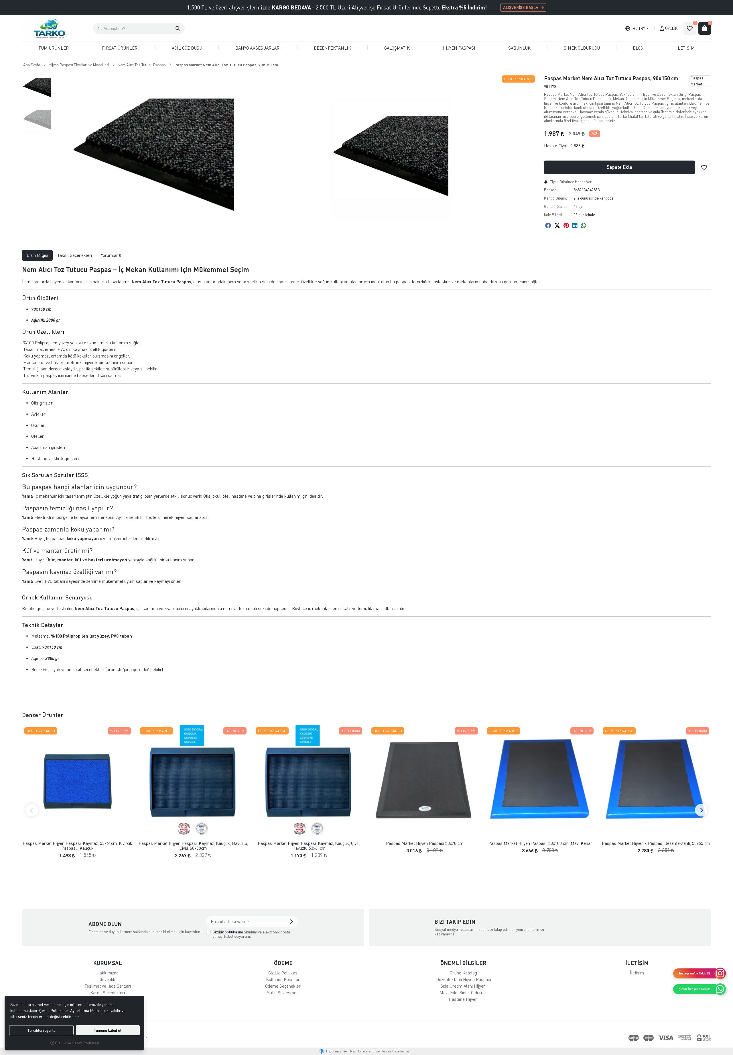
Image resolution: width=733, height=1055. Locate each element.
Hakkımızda (107, 972)
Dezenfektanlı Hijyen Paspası (463, 979)
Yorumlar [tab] (111, 255)
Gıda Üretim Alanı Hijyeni (463, 985)
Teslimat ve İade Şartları (107, 985)
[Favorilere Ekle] (704, 167)
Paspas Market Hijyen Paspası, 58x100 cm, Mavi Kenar (540, 843)
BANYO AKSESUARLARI (258, 47)
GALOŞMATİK (397, 47)
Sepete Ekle (619, 167)
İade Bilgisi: (553, 214)
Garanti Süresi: (557, 206)
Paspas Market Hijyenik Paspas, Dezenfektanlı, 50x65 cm (656, 843)
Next (701, 810)
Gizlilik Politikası (283, 972)
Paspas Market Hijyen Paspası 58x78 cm (424, 843)
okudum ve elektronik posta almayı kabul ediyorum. (251, 934)
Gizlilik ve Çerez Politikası (76, 1042)
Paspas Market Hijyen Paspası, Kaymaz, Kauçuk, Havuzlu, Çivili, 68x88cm (193, 845)
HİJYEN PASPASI (459, 47)
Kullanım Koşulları (283, 979)
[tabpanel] (366, 476)
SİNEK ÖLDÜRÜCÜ (582, 47)
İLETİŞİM (685, 47)
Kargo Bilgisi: (555, 198)
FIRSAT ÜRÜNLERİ (120, 47)
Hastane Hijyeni (463, 999)
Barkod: (550, 189)
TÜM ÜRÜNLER (53, 47)
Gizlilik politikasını (227, 931)
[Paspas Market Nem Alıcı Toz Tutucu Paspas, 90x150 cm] (154, 159)
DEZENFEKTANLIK (332, 47)
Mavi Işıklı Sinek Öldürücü (464, 992)
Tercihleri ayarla (41, 1030)
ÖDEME (283, 963)
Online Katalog (463, 972)
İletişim (637, 972)
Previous (31, 810)
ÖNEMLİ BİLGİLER (463, 963)
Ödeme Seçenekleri (283, 985)
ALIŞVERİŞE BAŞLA (520, 7)
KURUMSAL (107, 963)
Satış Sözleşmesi (283, 992)
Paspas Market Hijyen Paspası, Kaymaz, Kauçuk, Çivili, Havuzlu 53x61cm (309, 845)
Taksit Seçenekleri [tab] (74, 255)
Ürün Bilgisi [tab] (37, 255)
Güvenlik (107, 979)
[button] (178, 28)
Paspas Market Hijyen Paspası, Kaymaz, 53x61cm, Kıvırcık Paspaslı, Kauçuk (77, 845)
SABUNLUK (519, 47)
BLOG (638, 47)
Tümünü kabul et (108, 1030)
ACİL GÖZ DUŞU (187, 47)
